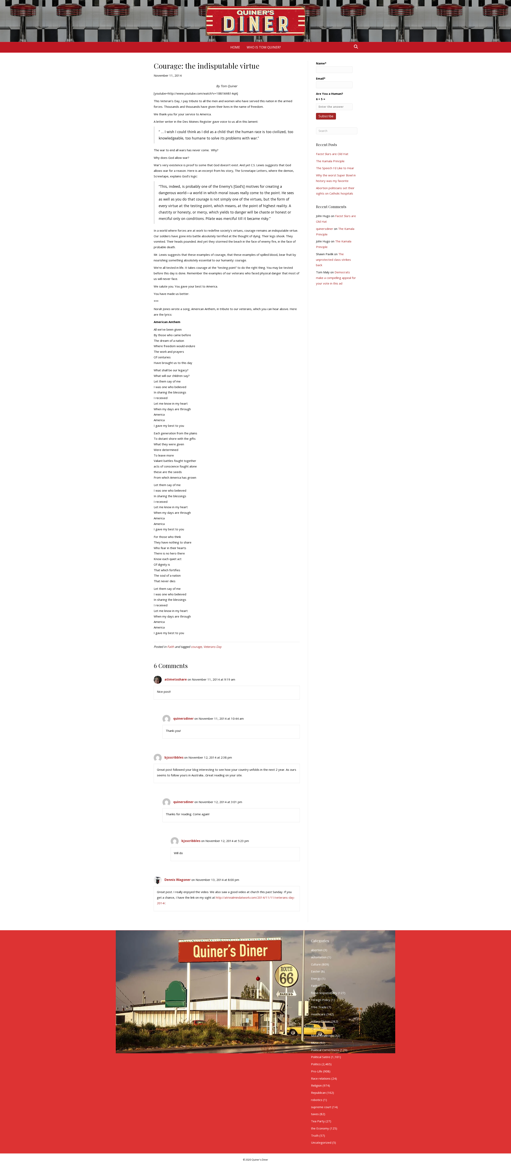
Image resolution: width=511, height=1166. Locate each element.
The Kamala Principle (330, 161)
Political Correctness (325, 1050)
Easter (315, 971)
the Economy (320, 1128)
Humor (316, 1028)
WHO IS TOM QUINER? (264, 47)
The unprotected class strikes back (333, 259)
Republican (318, 1093)
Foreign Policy (320, 1000)
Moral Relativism (322, 1036)
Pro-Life (316, 1071)
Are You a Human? (329, 96)
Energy (316, 978)
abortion (317, 950)
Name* (321, 63)
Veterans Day (212, 647)
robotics (316, 1100)
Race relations (321, 1078)
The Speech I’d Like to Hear (335, 168)
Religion (316, 1085)
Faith (170, 647)
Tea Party (318, 1121)
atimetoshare (175, 679)
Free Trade (319, 1007)
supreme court (321, 1107)
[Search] (354, 46)
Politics (316, 1064)
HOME (235, 47)
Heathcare (318, 1014)
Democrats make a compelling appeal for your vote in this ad (336, 277)
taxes (315, 1114)
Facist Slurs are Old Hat (332, 154)
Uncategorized (321, 1142)
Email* (320, 78)
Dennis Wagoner (177, 879)
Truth (315, 1135)
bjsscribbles (173, 757)
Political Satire (320, 1057)
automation (319, 957)
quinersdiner (183, 718)
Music (315, 1043)
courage (196, 647)
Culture (316, 964)
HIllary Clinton (320, 1021)
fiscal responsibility (324, 993)
